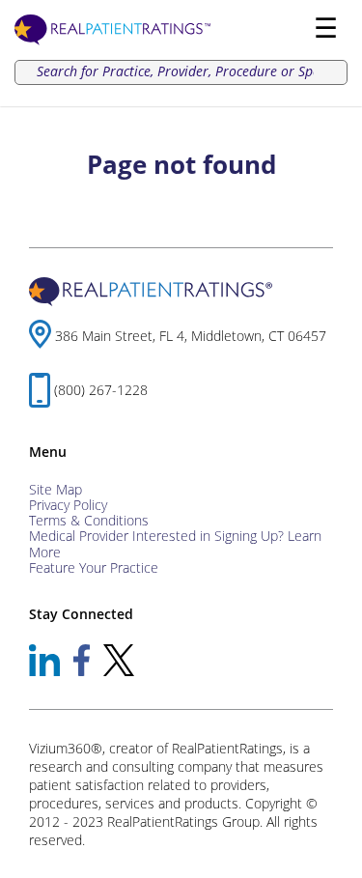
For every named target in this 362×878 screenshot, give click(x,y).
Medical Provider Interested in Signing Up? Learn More (175, 543)
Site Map (55, 489)
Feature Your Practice (93, 567)
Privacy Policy (68, 505)
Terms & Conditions (89, 520)
